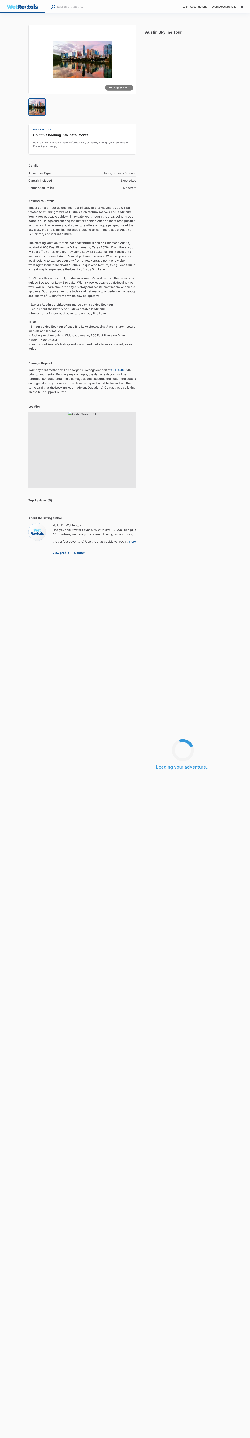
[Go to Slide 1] (37, 107)
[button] (82, 59)
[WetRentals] (37, 532)
